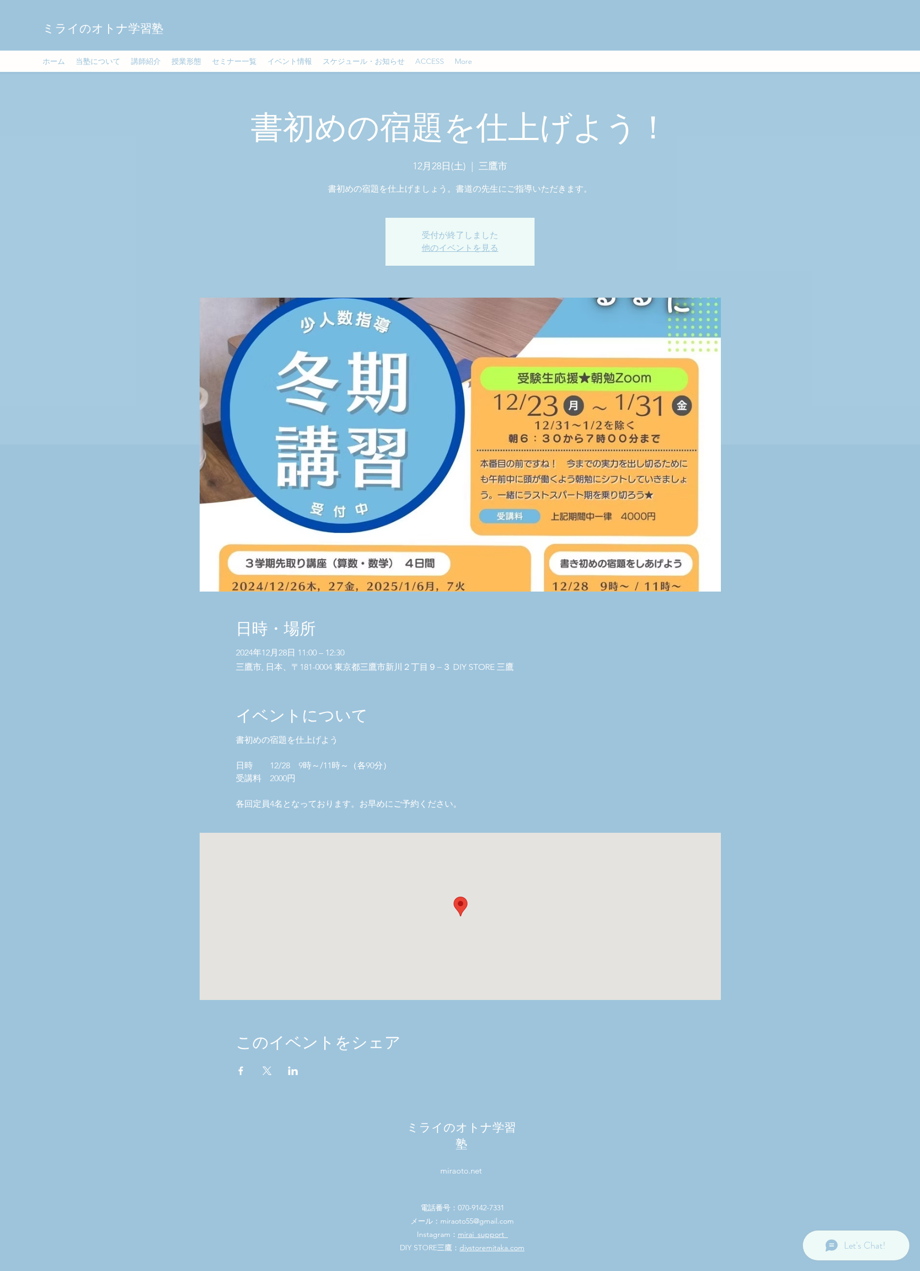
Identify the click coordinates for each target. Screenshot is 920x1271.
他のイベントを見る (460, 248)
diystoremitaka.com (491, 1247)
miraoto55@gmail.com (477, 1221)
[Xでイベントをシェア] (267, 1071)
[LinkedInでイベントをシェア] (293, 1071)
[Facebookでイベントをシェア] (241, 1071)
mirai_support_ (483, 1234)
